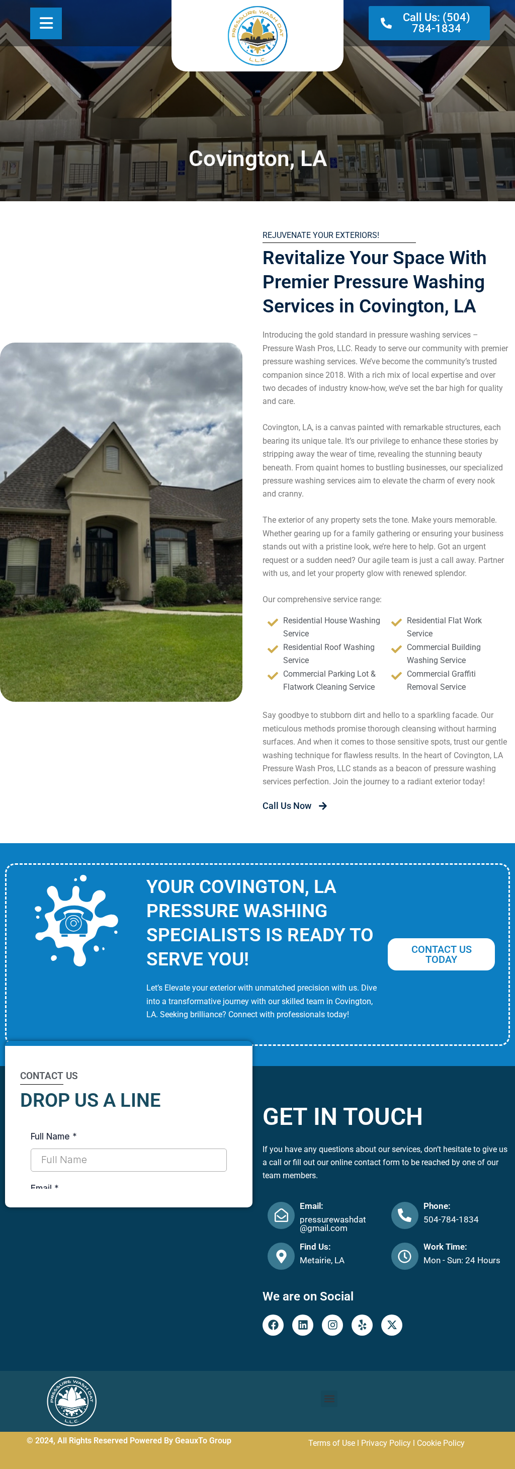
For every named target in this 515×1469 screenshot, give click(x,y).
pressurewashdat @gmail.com (333, 1223)
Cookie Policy (441, 1443)
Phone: (437, 1206)
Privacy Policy (386, 1443)
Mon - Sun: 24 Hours (461, 1260)
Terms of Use (331, 1443)
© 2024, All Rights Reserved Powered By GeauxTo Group (129, 1440)
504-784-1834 (451, 1219)
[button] (329, 1399)
